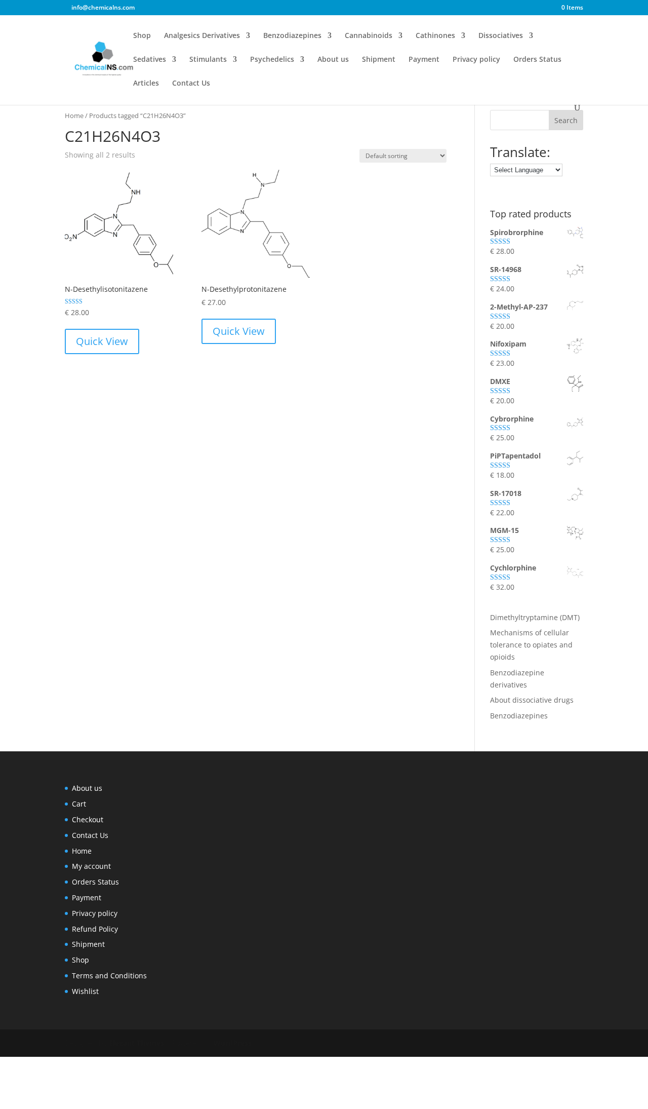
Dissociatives (500, 36)
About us (333, 60)
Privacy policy (476, 60)
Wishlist (85, 991)
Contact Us (191, 84)
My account (91, 866)
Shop (142, 36)
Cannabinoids (368, 36)
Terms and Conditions (109, 975)
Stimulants (208, 60)
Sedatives (149, 60)
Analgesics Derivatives (202, 36)
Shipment (378, 60)
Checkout (87, 819)
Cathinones (435, 36)
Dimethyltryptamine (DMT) (535, 617)
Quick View (102, 341)
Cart (79, 804)
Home (74, 115)
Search (566, 120)
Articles (146, 84)
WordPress (233, 1043)
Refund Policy (95, 929)
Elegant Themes (136, 1043)
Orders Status (537, 60)
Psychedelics (272, 60)
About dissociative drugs (532, 700)
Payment (424, 60)
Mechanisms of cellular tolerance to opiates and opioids (531, 645)
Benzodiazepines (292, 36)
